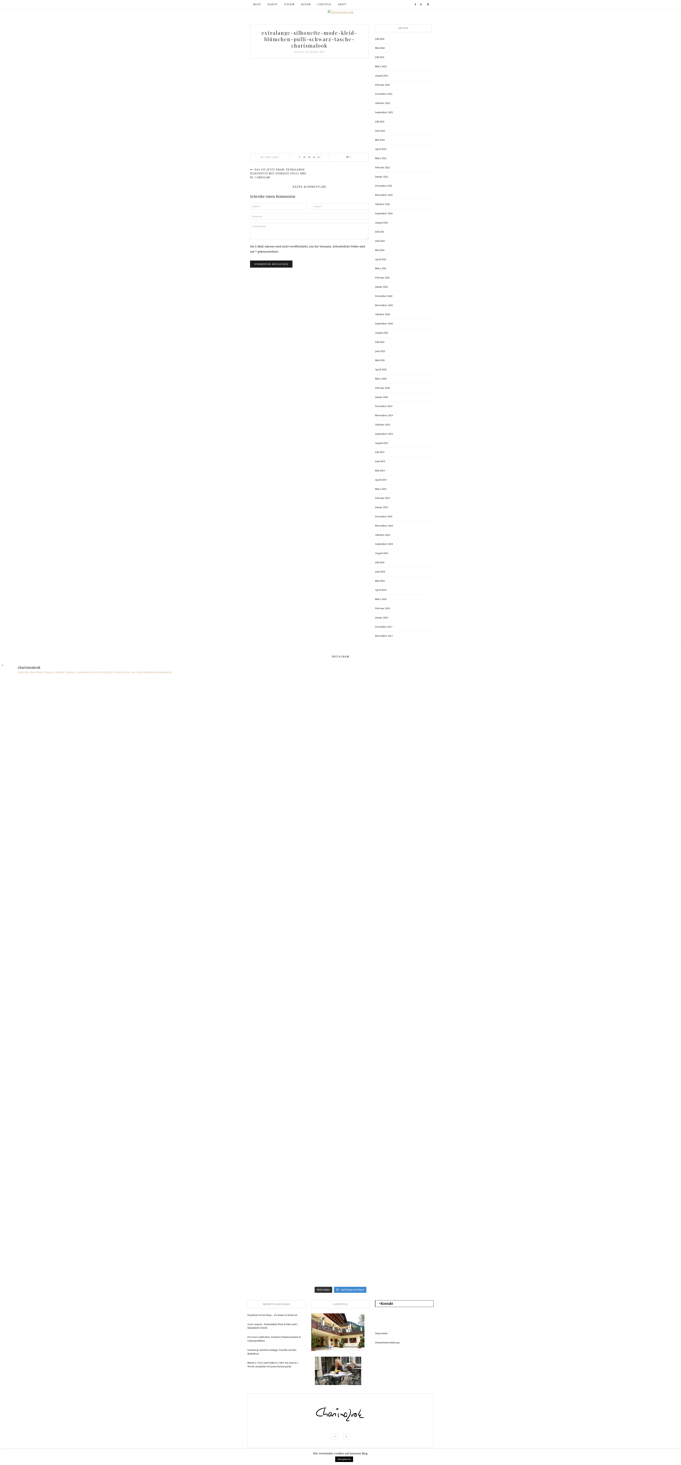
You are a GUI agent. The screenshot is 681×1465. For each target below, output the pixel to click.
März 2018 (380, 599)
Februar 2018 (382, 608)
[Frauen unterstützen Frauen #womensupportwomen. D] (56, 1215)
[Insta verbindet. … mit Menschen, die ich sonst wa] (397, 1052)
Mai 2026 (380, 48)
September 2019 (384, 434)
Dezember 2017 (383, 626)
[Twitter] (304, 157)
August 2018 (381, 553)
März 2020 (380, 378)
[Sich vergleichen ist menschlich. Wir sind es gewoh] (56, 1065)
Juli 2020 (379, 342)
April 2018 (380, 590)
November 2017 (384, 636)
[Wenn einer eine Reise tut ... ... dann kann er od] (397, 910)
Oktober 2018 (382, 535)
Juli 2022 (379, 121)
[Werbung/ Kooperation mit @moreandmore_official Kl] (625, 1042)
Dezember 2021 (383, 185)
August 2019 (381, 443)
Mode (257, 4)
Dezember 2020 (383, 296)
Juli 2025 (379, 57)
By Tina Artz (270, 157)
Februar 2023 (382, 85)
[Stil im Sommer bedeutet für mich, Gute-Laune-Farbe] (284, 887)
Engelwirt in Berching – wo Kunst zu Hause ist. (272, 1315)
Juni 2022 (380, 130)
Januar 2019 (381, 507)
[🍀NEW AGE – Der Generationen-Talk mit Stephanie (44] (170, 745)
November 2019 (384, 415)
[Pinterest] (309, 157)
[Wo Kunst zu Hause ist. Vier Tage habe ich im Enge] (625, 866)
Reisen (306, 4)
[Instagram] (421, 4)
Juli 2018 (379, 562)
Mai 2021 (380, 250)
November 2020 (384, 305)
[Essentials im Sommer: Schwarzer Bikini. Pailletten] (625, 688)
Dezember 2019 (383, 406)
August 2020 (381, 332)
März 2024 (380, 66)
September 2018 (384, 544)
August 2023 (381, 75)
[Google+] (319, 157)
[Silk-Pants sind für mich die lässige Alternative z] (170, 869)
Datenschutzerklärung (387, 1342)
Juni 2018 (380, 571)
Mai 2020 (380, 360)
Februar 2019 (382, 498)
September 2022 (384, 112)
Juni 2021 (380, 241)
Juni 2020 (380, 351)
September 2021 (384, 213)
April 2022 (380, 149)
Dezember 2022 (383, 94)
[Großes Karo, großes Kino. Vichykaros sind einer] (284, 1014)
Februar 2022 (382, 167)
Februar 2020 (382, 388)
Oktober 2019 (382, 424)
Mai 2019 (380, 470)
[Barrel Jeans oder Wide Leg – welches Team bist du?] (170, 1032)
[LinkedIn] (314, 157)
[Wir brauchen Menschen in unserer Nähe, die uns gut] (56, 757)
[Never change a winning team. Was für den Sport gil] (511, 887)
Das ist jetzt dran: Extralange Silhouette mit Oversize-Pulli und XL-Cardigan (278, 173)
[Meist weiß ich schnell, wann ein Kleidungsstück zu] (284, 709)
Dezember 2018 (383, 516)
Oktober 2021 (382, 204)
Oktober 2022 (382, 103)
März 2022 (380, 158)
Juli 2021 (379, 231)
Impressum (381, 1333)
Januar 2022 (381, 176)
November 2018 (384, 525)
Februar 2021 (382, 277)
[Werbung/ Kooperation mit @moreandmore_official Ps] (397, 722)
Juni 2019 (380, 461)
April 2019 (380, 479)
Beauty (272, 4)
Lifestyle (324, 4)
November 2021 (384, 195)
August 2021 (381, 222)
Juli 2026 (379, 39)
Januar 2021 (381, 287)
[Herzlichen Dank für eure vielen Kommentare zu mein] (511, 742)
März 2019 (380, 489)
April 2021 (380, 259)
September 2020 (384, 323)
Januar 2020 (381, 397)
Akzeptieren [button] (344, 1459)
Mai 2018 (380, 581)
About (342, 4)
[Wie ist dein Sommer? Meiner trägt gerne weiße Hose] (56, 851)
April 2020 (380, 369)
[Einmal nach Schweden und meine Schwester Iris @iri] (511, 1057)
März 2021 (380, 268)
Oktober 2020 (382, 314)
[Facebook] (415, 4)
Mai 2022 (380, 140)
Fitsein (289, 4)
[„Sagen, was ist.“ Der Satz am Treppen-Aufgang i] (170, 1207)
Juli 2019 (379, 452)
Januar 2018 (381, 617)
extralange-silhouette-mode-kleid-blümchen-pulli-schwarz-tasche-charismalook (309, 39)
